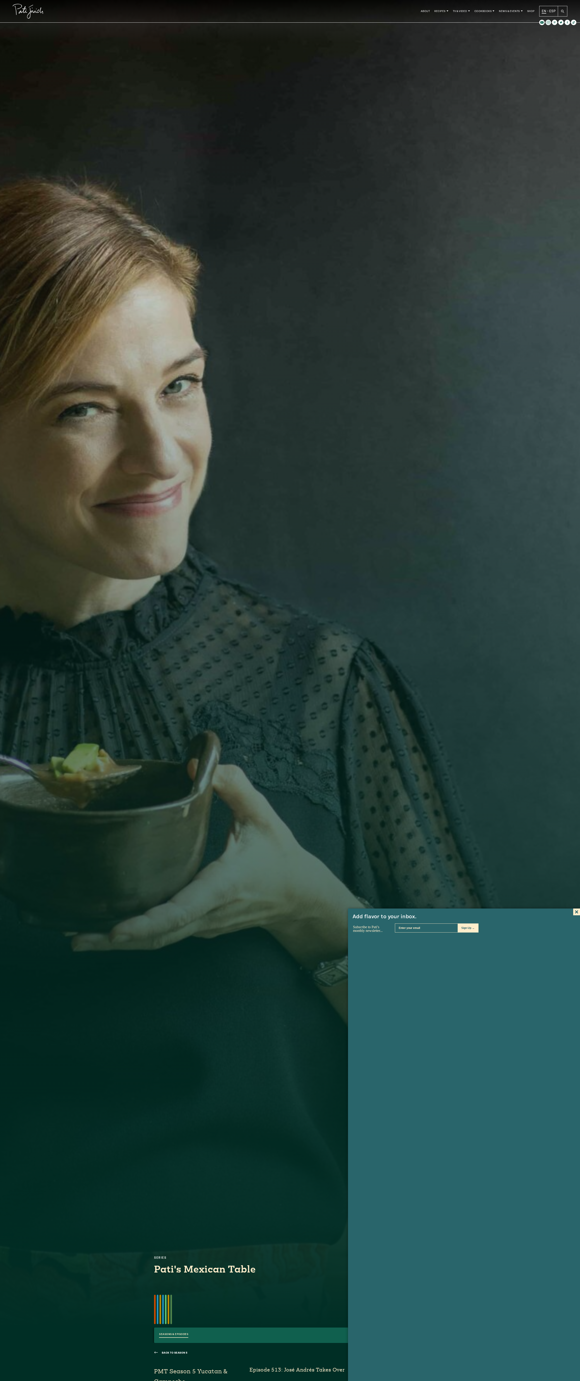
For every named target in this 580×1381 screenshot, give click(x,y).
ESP (552, 11)
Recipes (440, 11)
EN (544, 11)
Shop (531, 11)
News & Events (509, 11)
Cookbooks (483, 11)
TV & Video (460, 11)
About (425, 11)
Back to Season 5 (174, 1352)
